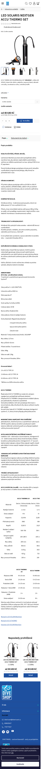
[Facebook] (3, 731)
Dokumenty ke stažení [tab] (19, 138)
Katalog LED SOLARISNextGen (11, 625)
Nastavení (20, 758)
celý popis (4, 93)
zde (12, 753)
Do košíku (26, 121)
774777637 (7, 727)
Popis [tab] (4, 138)
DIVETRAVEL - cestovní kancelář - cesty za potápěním (20, 739)
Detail (11, 675)
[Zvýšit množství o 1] (9, 121)
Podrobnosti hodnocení (12, 27)
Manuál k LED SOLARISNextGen (11, 617)
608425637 (7, 723)
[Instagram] (7, 731)
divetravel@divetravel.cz (12, 720)
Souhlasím (20, 764)
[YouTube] (12, 732)
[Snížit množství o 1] (2, 121)
